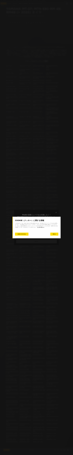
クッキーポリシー (40, 227)
